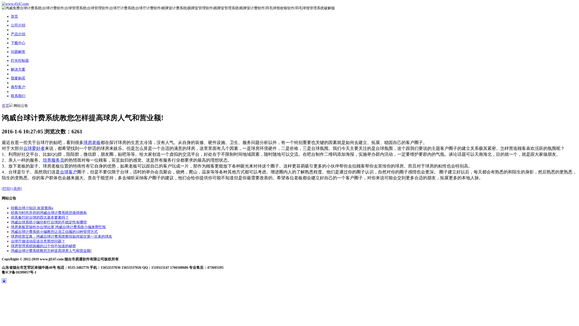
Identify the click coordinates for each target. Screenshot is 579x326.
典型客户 (18, 87)
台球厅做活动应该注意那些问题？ (38, 241)
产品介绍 (18, 34)
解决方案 (18, 69)
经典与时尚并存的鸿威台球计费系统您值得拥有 (49, 213)
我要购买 (18, 78)
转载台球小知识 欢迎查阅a (32, 208)
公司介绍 (18, 25)
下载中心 (18, 43)
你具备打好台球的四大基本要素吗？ (40, 217)
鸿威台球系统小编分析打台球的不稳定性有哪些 (49, 222)
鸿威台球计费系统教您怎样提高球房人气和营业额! (51, 251)
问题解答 (18, 52)
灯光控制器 (20, 60)
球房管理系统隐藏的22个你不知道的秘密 (43, 246)
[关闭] (17, 189)
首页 (14, 16)
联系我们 (18, 96)
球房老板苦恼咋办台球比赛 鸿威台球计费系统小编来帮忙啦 (58, 227)
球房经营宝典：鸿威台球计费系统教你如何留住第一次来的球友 (61, 236)
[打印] (6, 189)
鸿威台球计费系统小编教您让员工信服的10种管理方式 (54, 232)
